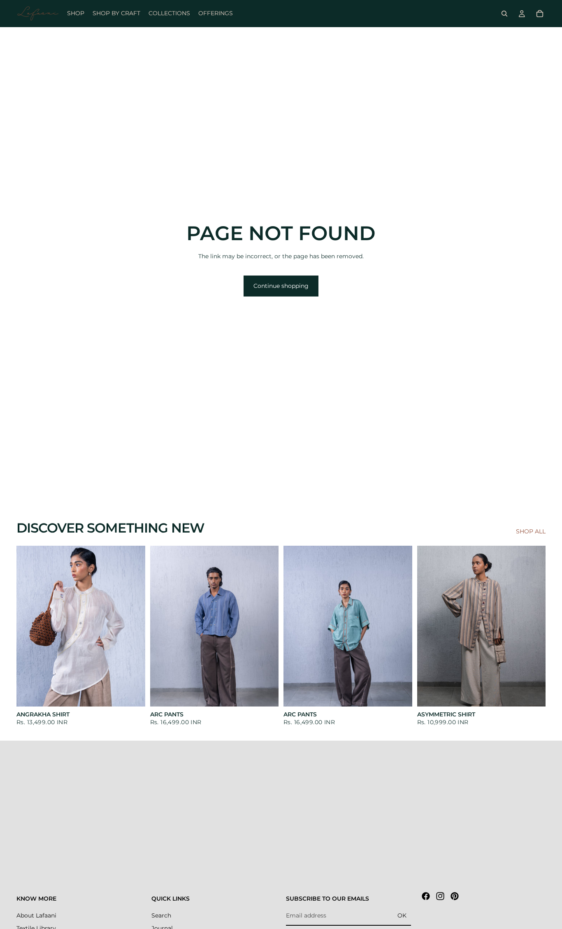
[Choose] (132, 693)
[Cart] (540, 14)
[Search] (504, 14)
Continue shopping (281, 286)
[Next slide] (133, 626)
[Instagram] (440, 896)
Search (161, 915)
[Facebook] (426, 896)
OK (401, 915)
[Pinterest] (455, 896)
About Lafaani (36, 915)
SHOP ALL (531, 531)
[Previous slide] (28, 626)
